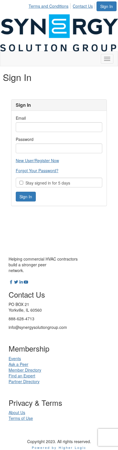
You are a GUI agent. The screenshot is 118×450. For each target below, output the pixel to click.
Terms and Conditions (48, 6)
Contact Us (83, 6)
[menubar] (62, 5)
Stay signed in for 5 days (46, 183)
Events (15, 358)
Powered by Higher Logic (59, 447)
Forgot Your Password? (37, 170)
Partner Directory (24, 381)
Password (25, 139)
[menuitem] (50, 5)
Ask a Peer (18, 364)
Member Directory (25, 370)
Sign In (106, 6)
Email (21, 118)
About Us (17, 412)
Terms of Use (21, 418)
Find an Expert (22, 376)
